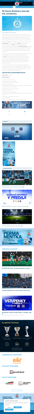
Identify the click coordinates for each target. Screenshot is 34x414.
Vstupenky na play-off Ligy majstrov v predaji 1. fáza (16, 312)
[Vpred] (31, 337)
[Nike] (17, 360)
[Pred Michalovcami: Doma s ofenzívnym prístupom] (17, 177)
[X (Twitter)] (26, 1)
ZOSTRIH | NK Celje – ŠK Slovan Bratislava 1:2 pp (15, 268)
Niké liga (8, 185)
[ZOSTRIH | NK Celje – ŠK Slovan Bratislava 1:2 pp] (17, 258)
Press (6, 0)
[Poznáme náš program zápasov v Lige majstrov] (17, 216)
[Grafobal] (17, 372)
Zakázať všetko (18, 407)
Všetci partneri (17, 390)
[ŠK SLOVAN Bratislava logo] (17, 3)
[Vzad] (3, 337)
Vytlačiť (25, 114)
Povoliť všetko (9, 409)
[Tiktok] (28, 2)
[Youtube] (28, 1)
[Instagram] (26, 2)
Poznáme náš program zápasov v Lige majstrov (11, 225)
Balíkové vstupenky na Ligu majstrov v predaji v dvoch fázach (14, 206)
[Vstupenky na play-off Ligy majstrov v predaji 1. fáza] (17, 303)
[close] (28, 399)
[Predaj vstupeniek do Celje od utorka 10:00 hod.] (17, 281)
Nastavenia (9, 407)
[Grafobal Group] (25, 383)
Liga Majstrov (8, 205)
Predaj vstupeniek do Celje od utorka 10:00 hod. (15, 290)
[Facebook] (24, 1)
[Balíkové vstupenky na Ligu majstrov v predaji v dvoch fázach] (17, 197)
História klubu (17, 349)
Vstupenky (8, 311)
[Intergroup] (9, 383)
